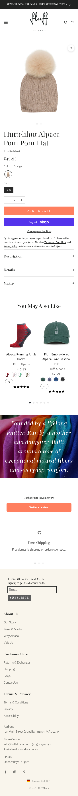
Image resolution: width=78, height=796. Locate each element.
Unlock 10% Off (20, 406)
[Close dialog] (73, 374)
